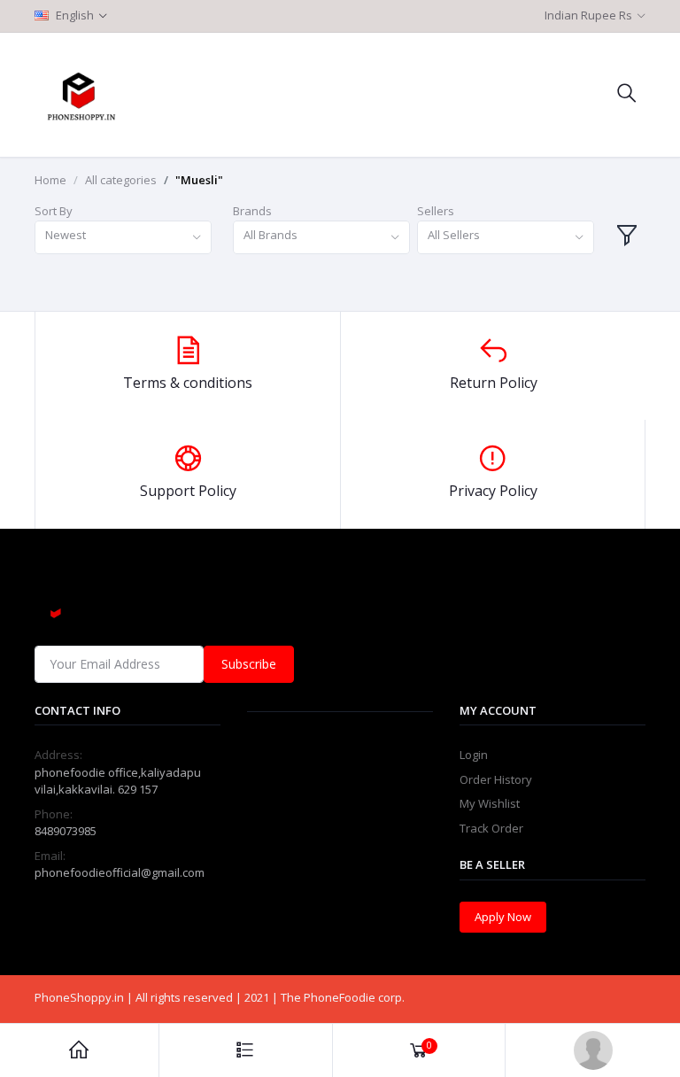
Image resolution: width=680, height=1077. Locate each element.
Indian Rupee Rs (588, 15)
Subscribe (248, 663)
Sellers (435, 211)
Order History (496, 779)
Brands (252, 211)
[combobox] (123, 238)
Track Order (491, 828)
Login (474, 755)
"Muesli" (199, 180)
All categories (121, 180)
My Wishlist (490, 803)
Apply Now (503, 917)
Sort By (54, 211)
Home (50, 180)
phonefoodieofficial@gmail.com (120, 872)
